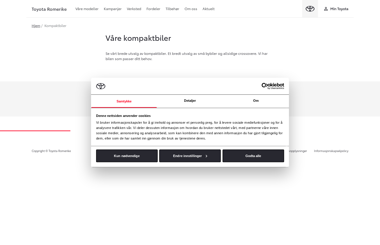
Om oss (191, 8)
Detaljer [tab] (190, 100)
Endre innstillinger (187, 155)
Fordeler (153, 8)
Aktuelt (209, 8)
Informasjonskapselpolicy (331, 151)
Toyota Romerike (49, 9)
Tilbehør (172, 8)
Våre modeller (87, 8)
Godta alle (253, 155)
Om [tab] (256, 100)
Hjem (36, 25)
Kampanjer (113, 8)
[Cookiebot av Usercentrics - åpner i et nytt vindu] (265, 86)
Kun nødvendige (126, 155)
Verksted (134, 8)
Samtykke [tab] (124, 101)
